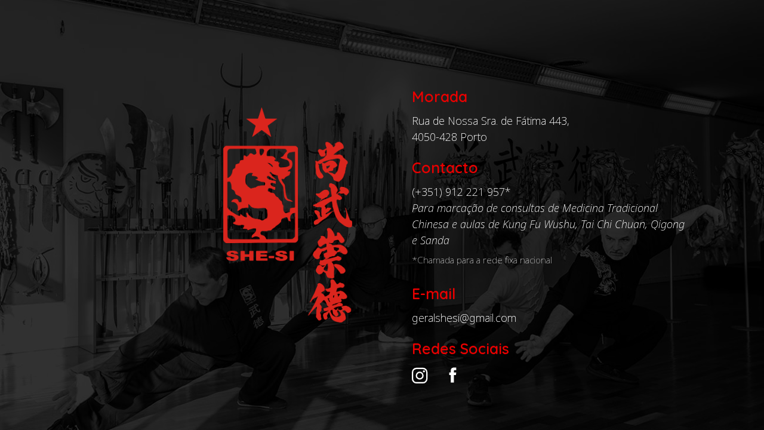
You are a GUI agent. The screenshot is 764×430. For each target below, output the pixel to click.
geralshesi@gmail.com (464, 318)
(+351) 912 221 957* (461, 192)
